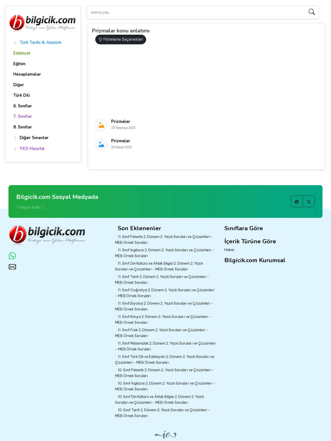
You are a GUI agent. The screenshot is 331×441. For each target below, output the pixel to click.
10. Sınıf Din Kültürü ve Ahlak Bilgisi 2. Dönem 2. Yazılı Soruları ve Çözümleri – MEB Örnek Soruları (159, 399)
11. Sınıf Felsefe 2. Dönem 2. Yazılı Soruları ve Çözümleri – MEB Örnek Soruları (164, 239)
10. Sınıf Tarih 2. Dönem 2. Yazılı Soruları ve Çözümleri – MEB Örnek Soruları (162, 413)
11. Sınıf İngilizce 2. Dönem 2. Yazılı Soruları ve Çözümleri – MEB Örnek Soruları (164, 253)
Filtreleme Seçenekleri (122, 39)
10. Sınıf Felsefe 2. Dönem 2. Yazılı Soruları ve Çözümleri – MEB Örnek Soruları (164, 373)
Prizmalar (120, 121)
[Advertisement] (208, 82)
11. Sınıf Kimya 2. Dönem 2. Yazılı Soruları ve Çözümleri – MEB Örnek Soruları (163, 319)
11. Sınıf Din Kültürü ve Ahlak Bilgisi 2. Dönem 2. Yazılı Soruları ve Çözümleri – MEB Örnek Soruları (159, 266)
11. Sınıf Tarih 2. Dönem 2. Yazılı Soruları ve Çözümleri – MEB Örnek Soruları (162, 279)
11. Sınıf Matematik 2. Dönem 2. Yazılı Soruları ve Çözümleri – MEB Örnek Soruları (165, 346)
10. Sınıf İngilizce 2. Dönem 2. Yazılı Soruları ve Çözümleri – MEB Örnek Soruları (165, 386)
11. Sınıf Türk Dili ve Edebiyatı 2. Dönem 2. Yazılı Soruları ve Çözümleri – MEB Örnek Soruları (164, 359)
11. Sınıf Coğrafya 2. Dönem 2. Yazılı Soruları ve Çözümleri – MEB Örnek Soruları (164, 293)
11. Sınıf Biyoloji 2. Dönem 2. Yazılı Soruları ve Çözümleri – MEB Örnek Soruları (164, 306)
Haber (229, 249)
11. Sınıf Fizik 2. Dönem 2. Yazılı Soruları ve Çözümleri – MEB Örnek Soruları (161, 333)
